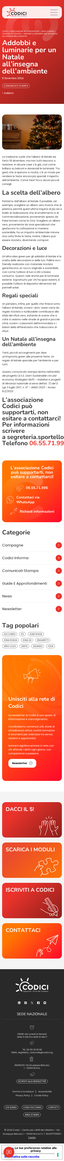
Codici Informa (15, 557)
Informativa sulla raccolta (21, 1156)
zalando (37, 646)
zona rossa (10, 640)
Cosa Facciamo (32, 1107)
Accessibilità (45, 1091)
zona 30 (27, 640)
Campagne (12, 545)
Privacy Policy (23, 1095)
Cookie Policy (41, 1095)
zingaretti (43, 640)
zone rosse (36, 634)
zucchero (9, 634)
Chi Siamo (11, 1107)
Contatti (53, 1107)
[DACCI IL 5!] (32, 820)
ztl (22, 634)
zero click (10, 646)
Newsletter (12, 608)
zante (24, 646)
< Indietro (8, 93)
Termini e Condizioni (23, 1091)
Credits (32, 1137)
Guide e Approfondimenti (24, 583)
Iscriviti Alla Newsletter (32, 1081)
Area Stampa (32, 1114)
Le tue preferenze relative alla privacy (36, 1149)
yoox (50, 646)
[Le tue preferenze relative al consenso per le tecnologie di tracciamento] (57, 1154)
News (7, 596)
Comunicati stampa (16, 85)
